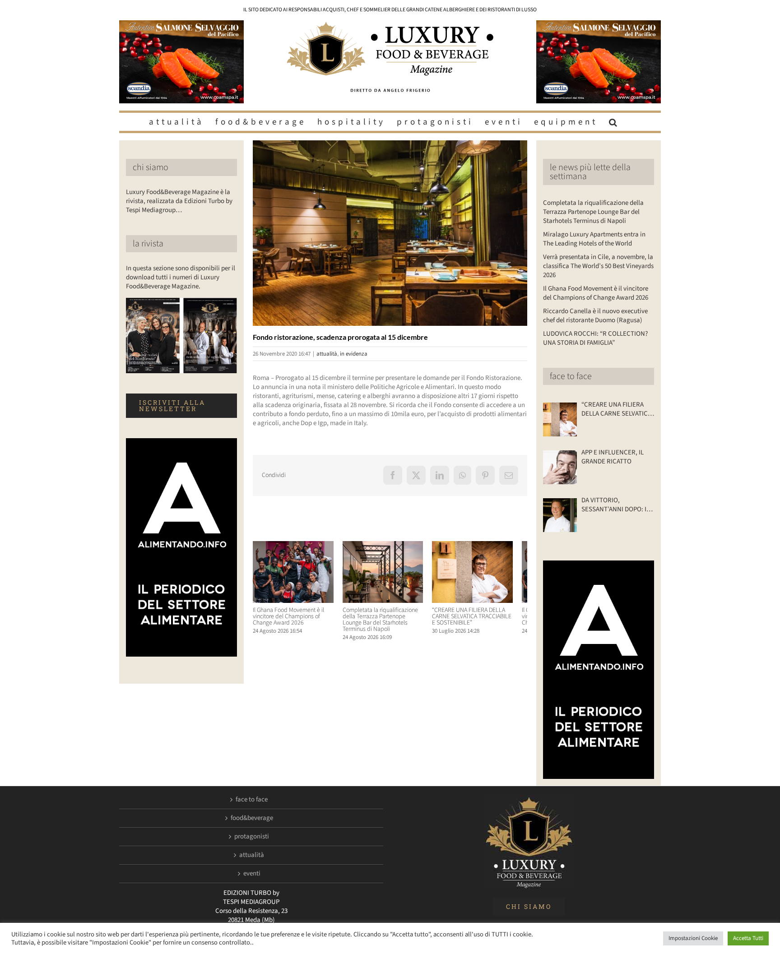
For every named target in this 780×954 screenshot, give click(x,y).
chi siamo (150, 167)
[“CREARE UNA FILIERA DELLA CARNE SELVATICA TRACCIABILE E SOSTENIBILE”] (484, 546)
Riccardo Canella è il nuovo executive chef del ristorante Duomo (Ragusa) (595, 315)
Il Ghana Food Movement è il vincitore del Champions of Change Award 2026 (288, 620)
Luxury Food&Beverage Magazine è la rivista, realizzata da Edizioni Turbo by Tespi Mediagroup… (179, 201)
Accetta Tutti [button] (748, 938)
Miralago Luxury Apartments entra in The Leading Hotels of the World (594, 239)
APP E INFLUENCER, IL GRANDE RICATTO (612, 457)
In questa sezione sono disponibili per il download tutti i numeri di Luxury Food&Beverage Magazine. (180, 277)
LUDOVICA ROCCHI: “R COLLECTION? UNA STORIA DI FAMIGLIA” (595, 338)
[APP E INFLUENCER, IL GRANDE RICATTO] (560, 467)
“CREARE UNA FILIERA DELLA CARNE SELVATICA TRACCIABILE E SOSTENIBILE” (484, 620)
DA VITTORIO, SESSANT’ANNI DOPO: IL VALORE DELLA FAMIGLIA (615, 505)
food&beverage (252, 818)
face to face (571, 376)
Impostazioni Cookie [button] (693, 938)
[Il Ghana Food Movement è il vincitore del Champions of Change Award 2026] (295, 546)
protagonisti (251, 836)
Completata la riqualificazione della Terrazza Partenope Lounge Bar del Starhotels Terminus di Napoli (388, 623)
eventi (251, 873)
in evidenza (353, 354)
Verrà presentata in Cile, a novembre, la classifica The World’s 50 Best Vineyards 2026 (598, 266)
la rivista (148, 243)
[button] (614, 122)
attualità (326, 354)
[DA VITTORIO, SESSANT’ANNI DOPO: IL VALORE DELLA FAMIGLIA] (560, 515)
